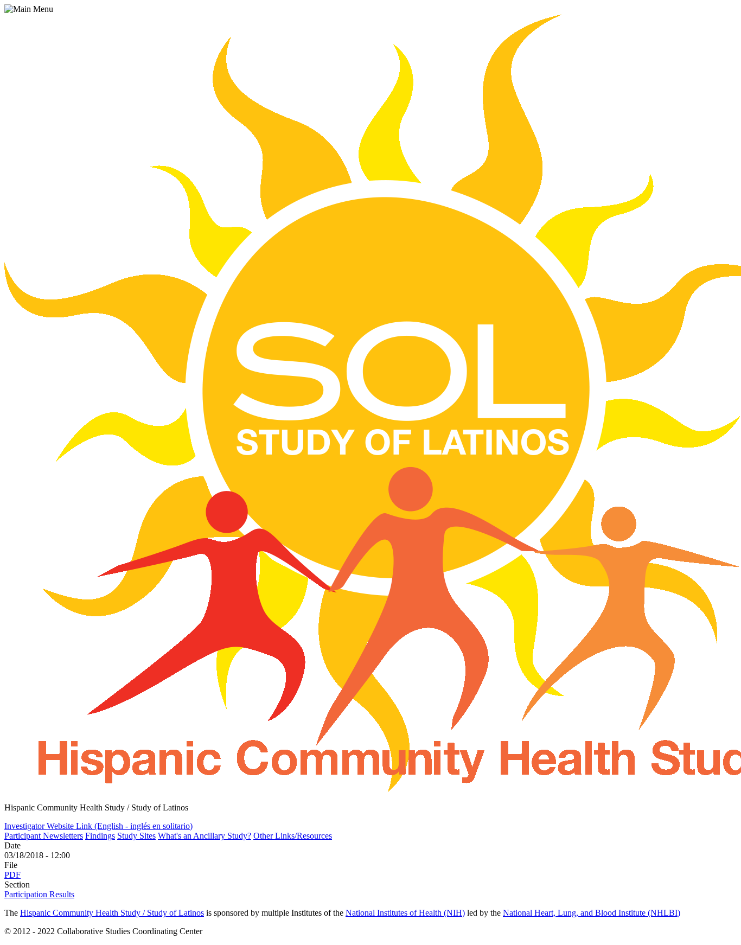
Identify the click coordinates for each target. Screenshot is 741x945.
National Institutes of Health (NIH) (405, 912)
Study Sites (136, 835)
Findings (100, 835)
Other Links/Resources (292, 835)
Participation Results (39, 894)
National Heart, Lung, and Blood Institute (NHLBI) (591, 912)
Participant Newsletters (43, 835)
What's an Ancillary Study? (204, 835)
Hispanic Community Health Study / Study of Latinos (112, 912)
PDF (12, 874)
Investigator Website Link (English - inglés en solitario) (98, 826)
